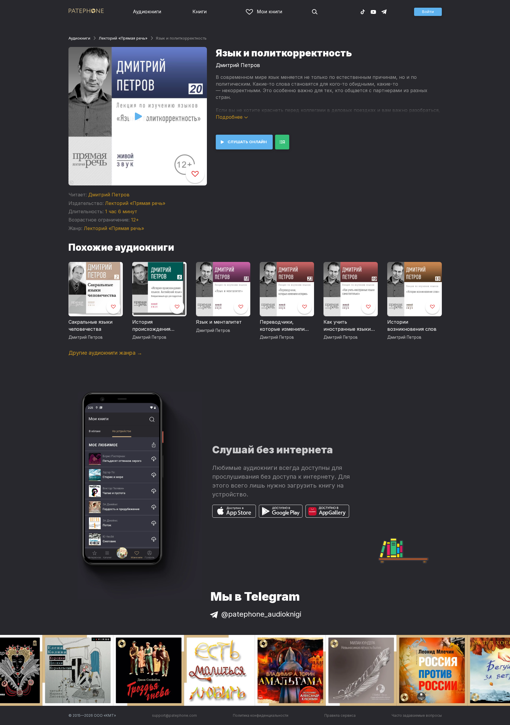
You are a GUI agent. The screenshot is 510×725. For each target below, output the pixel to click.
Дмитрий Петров (109, 195)
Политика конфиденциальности (260, 715)
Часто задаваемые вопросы (417, 715)
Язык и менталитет (219, 322)
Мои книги (269, 11)
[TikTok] (362, 11)
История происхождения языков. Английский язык (156, 326)
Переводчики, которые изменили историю (282, 326)
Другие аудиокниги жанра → (105, 353)
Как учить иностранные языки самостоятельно (347, 326)
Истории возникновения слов (412, 325)
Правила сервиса (340, 715)
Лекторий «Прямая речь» (123, 38)
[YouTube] (373, 11)
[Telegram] (384, 11)
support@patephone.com (174, 715)
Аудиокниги (147, 11)
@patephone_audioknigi (261, 614)
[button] (428, 12)
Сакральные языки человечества (90, 325)
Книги (199, 11)
